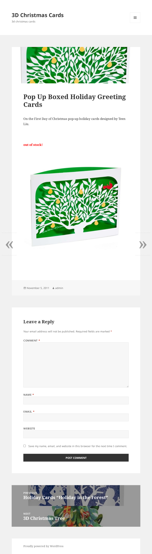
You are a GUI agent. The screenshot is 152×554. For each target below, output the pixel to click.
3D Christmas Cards (38, 15)
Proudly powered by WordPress (43, 546)
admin (59, 288)
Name (28, 394)
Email (28, 411)
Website (29, 428)
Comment (31, 340)
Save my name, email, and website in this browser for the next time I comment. (77, 446)
